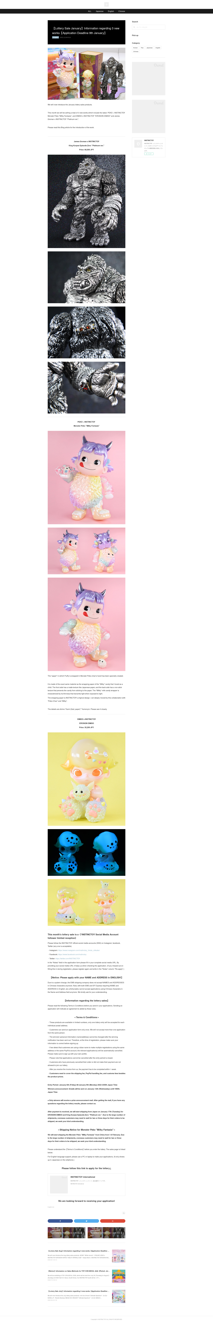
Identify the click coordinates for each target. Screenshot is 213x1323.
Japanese (100, 11)
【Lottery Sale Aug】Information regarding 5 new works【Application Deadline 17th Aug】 (82, 1251)
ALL (89, 11)
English (111, 11)
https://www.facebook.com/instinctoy (72, 954)
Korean (135, 48)
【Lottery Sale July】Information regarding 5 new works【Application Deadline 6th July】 (81, 1291)
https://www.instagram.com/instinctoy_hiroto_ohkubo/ (79, 950)
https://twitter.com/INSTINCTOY (67, 958)
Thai (142, 48)
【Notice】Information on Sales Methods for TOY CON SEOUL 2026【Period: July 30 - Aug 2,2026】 (85, 1271)
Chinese (121, 11)
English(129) (51, 1207)
